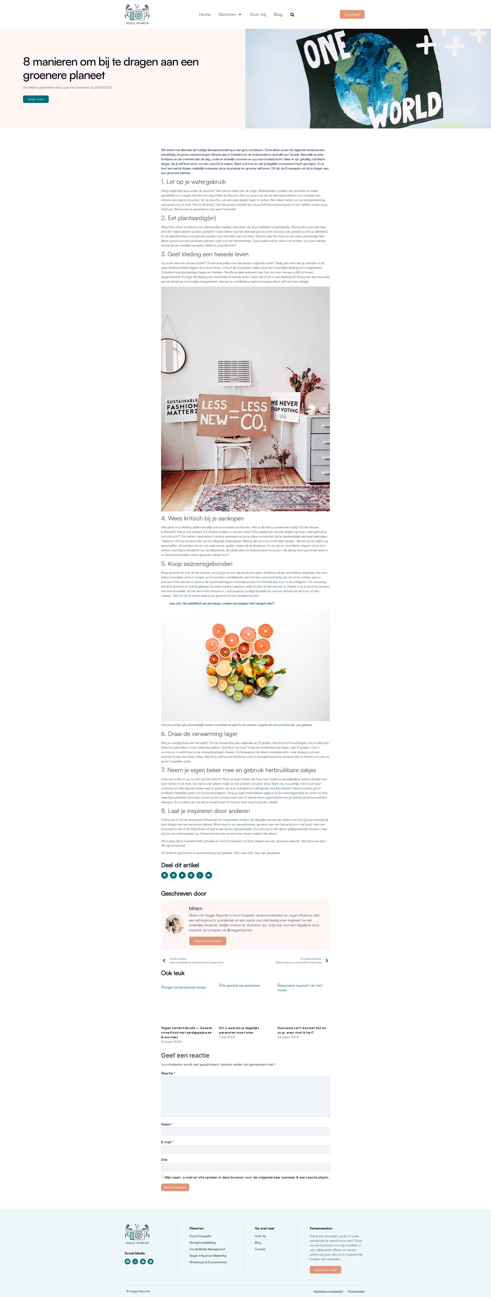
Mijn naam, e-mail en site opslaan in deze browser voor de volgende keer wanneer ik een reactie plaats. (247, 1177)
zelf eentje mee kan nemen (273, 788)
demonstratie (243, 829)
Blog (278, 14)
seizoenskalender (283, 725)
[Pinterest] (143, 1261)
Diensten (227, 14)
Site (164, 1159)
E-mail (167, 1142)
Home (205, 14)
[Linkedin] (150, 1261)
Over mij (258, 14)
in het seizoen (273, 586)
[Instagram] (135, 1261)
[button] (164, 875)
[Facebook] (127, 1261)
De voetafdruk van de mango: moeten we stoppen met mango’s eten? (228, 603)
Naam (167, 1124)
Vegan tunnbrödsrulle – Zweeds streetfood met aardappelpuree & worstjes (186, 1032)
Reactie (168, 1073)
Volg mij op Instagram (208, 941)
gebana (203, 586)
